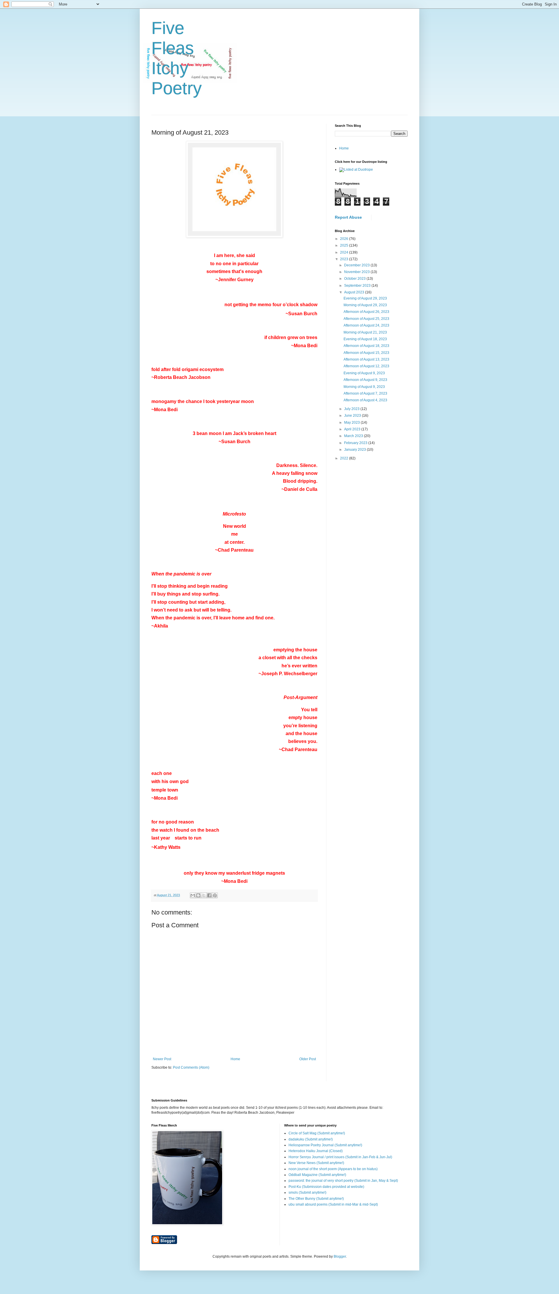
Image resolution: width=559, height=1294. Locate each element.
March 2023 (354, 436)
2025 (344, 245)
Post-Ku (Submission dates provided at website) (326, 1187)
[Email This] (193, 895)
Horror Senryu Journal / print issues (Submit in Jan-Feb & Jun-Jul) (340, 1157)
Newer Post (162, 1059)
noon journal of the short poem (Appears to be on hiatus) (333, 1169)
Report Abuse (348, 217)
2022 (344, 458)
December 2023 (357, 265)
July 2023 (352, 409)
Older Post (307, 1059)
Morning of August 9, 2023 (364, 387)
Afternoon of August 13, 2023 (366, 359)
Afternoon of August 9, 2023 (365, 380)
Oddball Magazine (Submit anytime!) (317, 1175)
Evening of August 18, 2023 (365, 339)
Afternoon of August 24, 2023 (366, 325)
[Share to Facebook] (209, 895)
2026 (344, 239)
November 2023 (357, 272)
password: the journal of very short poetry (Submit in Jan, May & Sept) (343, 1181)
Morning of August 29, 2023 (365, 305)
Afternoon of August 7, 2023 (365, 393)
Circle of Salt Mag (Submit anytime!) (317, 1133)
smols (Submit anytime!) (307, 1192)
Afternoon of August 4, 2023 (365, 400)
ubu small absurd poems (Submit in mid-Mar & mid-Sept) (333, 1204)
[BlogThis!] (198, 895)
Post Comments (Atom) (191, 1067)
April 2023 (352, 429)
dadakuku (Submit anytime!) (311, 1139)
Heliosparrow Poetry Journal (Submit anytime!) (325, 1145)
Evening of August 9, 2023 (364, 373)
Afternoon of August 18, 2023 (366, 346)
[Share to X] (204, 895)
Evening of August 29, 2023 (365, 298)
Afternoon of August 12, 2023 (366, 366)
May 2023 (352, 422)
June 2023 (353, 415)
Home (235, 1059)
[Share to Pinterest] (215, 895)
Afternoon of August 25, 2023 (366, 319)
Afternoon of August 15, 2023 (366, 353)
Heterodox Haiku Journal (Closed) (316, 1151)
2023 (344, 259)
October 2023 (355, 279)
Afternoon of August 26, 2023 (366, 312)
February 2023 (356, 443)
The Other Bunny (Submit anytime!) (316, 1199)
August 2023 (354, 292)
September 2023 (358, 286)
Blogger (340, 1256)
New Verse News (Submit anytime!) (316, 1163)
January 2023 (355, 450)
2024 (344, 252)
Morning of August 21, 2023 (365, 332)
